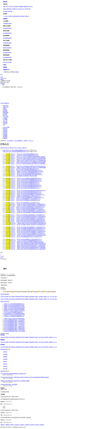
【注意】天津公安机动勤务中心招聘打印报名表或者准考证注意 (31, 243)
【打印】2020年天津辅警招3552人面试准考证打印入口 (29, 239)
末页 (2, 257)
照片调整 (5, 354)
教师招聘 (21, 6)
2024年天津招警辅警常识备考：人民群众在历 (14, 324)
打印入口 (31, 140)
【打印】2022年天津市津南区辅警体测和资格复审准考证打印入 (31, 190)
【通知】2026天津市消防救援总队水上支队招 (14, 306)
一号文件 (5, 16)
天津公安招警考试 (5, 103)
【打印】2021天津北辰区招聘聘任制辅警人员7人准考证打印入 (30, 209)
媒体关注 (17, 424)
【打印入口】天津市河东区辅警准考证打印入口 (15, 151)
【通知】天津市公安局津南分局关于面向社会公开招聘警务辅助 (31, 167)
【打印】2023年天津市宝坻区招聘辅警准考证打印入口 (29, 173)
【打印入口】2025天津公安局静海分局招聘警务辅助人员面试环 (30, 156)
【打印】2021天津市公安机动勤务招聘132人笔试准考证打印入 (31, 204)
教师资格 (9, 9)
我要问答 (3, 371)
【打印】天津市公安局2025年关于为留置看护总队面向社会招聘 (30, 162)
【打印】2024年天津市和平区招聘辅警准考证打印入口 (29, 179)
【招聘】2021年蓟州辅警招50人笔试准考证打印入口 (29, 196)
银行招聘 (5, 113)
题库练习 (5, 361)
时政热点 (5, 364)
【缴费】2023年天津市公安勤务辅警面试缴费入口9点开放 (30, 171)
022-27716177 (4, 78)
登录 (2, 74)
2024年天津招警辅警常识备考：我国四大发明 (14, 326)
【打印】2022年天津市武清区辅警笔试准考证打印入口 (29, 192)
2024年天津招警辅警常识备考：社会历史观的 (14, 320)
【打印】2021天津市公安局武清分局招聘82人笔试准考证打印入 (31, 205)
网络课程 (5, 138)
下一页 (2, 256)
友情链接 (42, 424)
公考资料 (10, 16)
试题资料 (5, 131)
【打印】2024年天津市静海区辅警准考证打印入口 (27, 169)
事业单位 (16, 6)
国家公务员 (5, 6)
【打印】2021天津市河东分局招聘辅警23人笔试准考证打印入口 (31, 211)
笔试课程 (5, 23)
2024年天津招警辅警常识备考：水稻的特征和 (14, 328)
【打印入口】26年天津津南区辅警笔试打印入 (14, 303)
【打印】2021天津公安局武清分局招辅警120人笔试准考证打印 (30, 217)
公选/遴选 (5, 11)
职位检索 (5, 359)
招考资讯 (5, 351)
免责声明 (32, 424)
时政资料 (22, 16)
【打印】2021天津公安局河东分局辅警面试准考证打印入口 (29, 208)
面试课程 (9, 23)
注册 (2, 77)
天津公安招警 (6, 127)
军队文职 (28, 9)
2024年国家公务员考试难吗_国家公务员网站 (27, 175)
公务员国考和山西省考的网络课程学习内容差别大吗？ (14, 373)
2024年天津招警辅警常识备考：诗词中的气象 (14, 329)
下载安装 (17, 72)
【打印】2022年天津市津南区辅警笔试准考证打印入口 (29, 193)
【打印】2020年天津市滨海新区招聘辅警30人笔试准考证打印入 (30, 219)
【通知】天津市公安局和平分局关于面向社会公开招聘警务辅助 (31, 160)
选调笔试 (9, 47)
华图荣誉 (7, 424)
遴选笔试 (5, 47)
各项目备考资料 (16, 16)
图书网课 (5, 136)
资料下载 (5, 368)
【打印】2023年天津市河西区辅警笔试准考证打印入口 (29, 185)
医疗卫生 (30, 6)
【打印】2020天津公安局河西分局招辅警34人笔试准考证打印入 (31, 231)
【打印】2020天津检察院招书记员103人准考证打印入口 (29, 236)
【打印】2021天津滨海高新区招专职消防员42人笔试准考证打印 (31, 216)
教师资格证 (5, 112)
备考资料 (7, 301)
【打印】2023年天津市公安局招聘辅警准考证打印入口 (29, 181)
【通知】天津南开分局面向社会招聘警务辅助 (14, 318)
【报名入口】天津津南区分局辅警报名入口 (14, 316)
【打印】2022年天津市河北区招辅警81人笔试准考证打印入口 (31, 194)
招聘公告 (27, 16)
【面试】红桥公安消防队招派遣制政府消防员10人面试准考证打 (31, 244)
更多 (4, 124)
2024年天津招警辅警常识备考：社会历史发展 (14, 322)
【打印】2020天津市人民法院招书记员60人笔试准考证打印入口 (31, 235)
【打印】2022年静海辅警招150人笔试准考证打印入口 (28, 198)
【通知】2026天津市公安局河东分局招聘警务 (14, 309)
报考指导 (5, 130)
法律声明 (27, 424)
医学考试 (22, 296)
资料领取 (3, 83)
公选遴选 (5, 118)
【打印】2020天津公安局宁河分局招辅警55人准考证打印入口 (31, 232)
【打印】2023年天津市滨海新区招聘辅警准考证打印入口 (29, 170)
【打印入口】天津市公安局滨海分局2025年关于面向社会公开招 (30, 159)
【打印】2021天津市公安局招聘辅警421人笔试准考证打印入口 (30, 206)
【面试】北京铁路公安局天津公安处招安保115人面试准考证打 (31, 246)
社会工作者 (18, 9)
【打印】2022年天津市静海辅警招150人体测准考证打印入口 (30, 197)
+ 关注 (7, 82)
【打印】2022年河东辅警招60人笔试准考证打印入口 (28, 202)
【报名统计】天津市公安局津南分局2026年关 (14, 310)
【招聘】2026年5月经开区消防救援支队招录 (14, 305)
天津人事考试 (10, 140)
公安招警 (13, 9)
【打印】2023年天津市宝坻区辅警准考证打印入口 (28, 188)
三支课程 (9, 62)
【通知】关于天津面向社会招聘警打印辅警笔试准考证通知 (30, 242)
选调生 (4, 9)
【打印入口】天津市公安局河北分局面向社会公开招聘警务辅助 (31, 158)
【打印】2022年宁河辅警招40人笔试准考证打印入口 (28, 200)
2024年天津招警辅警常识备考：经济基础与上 (14, 321)
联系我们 (22, 424)
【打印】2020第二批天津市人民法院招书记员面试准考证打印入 (30, 220)
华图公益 (12, 424)
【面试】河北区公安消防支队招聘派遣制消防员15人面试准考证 (31, 247)
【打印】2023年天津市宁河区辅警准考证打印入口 (28, 183)
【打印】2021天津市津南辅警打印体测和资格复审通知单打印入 (31, 212)
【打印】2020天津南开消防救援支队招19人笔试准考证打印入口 (31, 228)
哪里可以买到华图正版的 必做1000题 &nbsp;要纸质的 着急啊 (15, 380)
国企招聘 (10, 11)
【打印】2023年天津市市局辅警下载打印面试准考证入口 (30, 174)
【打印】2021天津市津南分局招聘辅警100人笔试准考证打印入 (30, 215)
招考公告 (5, 128)
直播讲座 (5, 356)
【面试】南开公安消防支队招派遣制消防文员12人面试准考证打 (31, 249)
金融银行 (26, 6)
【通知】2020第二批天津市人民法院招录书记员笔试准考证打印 (31, 223)
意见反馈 (37, 424)
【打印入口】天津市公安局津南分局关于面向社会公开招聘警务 (30, 163)
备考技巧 (5, 132)
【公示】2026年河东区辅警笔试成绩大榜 (13, 312)
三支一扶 (24, 9)
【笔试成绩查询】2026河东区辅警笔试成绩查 (14, 313)
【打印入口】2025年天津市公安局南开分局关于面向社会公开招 (30, 166)
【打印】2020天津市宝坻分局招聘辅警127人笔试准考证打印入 (31, 227)
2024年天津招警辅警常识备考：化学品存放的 (14, 331)
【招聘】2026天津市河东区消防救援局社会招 (14, 308)
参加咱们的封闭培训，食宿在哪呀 (9, 384)
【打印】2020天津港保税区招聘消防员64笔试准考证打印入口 (31, 229)
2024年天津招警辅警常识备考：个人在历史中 (14, 325)
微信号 (2, 79)
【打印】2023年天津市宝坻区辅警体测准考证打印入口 (29, 186)
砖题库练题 (3, 349)
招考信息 (26, 140)
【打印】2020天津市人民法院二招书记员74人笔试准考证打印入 (31, 224)
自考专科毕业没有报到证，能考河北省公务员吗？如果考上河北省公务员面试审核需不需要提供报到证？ (26, 377)
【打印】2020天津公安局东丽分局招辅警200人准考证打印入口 (31, 234)
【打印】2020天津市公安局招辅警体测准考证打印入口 (29, 240)
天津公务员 (11, 6)
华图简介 (3, 424)
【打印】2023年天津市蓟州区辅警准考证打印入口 (28, 182)
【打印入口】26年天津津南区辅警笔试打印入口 (15, 150)
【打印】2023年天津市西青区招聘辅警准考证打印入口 (29, 178)
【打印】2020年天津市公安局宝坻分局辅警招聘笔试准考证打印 (30, 221)
